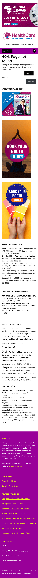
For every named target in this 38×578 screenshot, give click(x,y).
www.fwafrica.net (15, 466)
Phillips (13, 367)
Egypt (26, 334)
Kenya (11, 357)
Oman (13, 364)
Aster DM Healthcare (20, 331)
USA (4, 377)
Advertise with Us (27, 44)
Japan (24, 352)
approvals (21, 329)
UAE (25, 373)
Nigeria (27, 361)
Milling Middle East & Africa (12, 504)
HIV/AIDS (4, 343)
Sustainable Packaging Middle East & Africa (18, 518)
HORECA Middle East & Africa (13, 513)
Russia (13, 370)
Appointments (15, 329)
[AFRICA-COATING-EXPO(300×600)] (16, 238)
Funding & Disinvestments (14, 336)
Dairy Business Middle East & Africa (16, 499)
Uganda (29, 373)
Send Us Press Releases (11, 486)
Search (5, 77)
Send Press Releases (12, 44)
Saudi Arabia (20, 370)
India (8, 343)
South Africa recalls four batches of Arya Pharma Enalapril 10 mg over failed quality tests (18, 419)
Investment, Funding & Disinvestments (14, 347)
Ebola (21, 334)
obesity (8, 364)
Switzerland (19, 373)
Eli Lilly (30, 334)
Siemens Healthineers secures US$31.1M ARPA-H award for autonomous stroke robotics (17, 392)
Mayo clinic (18, 358)
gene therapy (26, 336)
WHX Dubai (4, 380)
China (33, 331)
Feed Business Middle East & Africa (16, 509)
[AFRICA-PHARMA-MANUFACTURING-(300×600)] (16, 176)
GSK (9, 340)
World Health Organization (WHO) (19, 380)
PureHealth (17, 367)
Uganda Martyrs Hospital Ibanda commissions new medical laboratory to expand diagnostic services (17, 407)
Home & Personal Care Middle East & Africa (19, 523)
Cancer (28, 331)
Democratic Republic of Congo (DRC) (11, 334)
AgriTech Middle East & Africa (13, 528)
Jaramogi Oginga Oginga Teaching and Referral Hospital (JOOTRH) (17, 355)
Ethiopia (4, 336)
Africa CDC (6, 329)
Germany (5, 340)
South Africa (12, 373)
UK (33, 374)
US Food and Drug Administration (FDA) (21, 377)
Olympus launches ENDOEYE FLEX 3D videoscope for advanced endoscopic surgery (17, 400)
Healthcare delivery (22, 339)
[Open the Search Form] (34, 51)
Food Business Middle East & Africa (16, 533)
